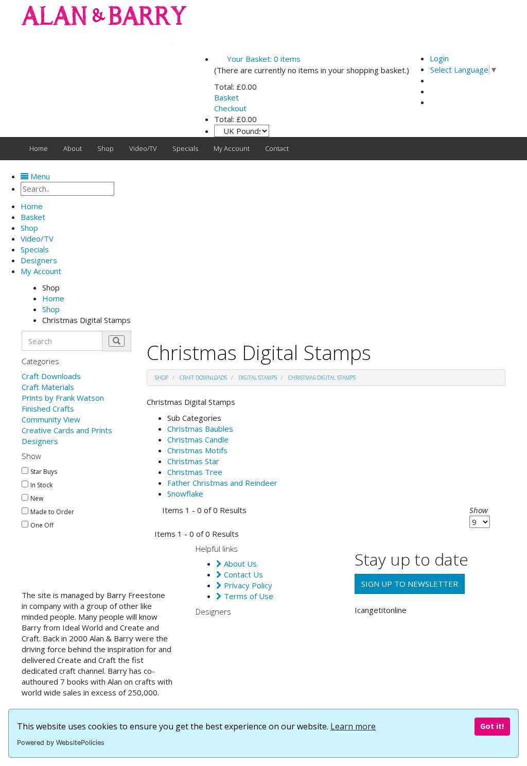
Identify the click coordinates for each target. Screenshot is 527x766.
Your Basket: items (263, 59)
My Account (232, 148)
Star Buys (43, 472)
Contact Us (242, 574)
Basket (226, 97)
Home (38, 148)
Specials (185, 148)
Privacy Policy (247, 585)
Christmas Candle (198, 439)
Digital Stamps (257, 377)
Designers (40, 441)
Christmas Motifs (197, 450)
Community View (51, 419)
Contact (277, 148)
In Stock (41, 485)
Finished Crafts (48, 408)
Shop (105, 148)
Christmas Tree (194, 472)
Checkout (230, 108)
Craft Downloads (51, 376)
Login (439, 58)
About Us (239, 563)
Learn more (353, 726)
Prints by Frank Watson (63, 398)
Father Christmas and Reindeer (222, 483)
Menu (39, 176)
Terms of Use (247, 596)
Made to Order (52, 512)
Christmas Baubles (200, 428)
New (36, 499)
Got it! (492, 726)
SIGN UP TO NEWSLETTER (409, 583)
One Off (42, 525)
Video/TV (143, 148)
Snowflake (185, 493)
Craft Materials (48, 387)
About (72, 148)
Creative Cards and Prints (67, 430)
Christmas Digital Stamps (322, 377)
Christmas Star (193, 461)
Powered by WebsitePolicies (60, 742)
